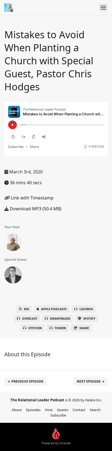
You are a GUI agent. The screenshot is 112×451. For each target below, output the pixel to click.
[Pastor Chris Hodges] (13, 276)
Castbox (86, 309)
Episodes (33, 409)
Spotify (89, 318)
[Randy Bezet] (13, 243)
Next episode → (90, 381)
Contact (79, 409)
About (17, 409)
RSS (26, 309)
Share (84, 328)
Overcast (29, 318)
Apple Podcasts (54, 309)
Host (49, 409)
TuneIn (60, 328)
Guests (62, 409)
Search (95, 409)
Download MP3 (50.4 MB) (35, 209)
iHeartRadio (60, 318)
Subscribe (58, 415)
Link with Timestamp (32, 198)
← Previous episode (25, 381)
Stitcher (35, 328)
